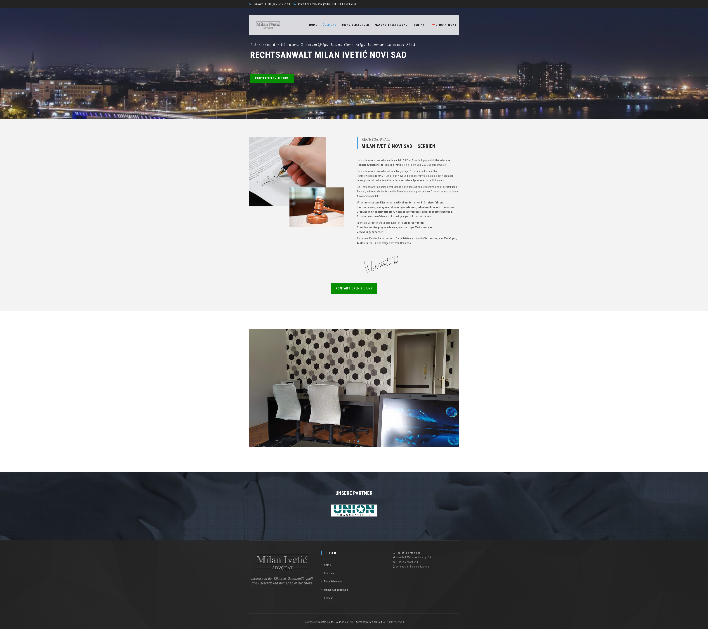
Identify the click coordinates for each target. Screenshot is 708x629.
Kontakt (420, 24)
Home (313, 24)
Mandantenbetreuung (391, 24)
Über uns (329, 24)
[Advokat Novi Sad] (268, 25)
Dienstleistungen (355, 24)
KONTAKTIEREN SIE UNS (272, 78)
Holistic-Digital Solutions (331, 622)
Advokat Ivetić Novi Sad (368, 622)
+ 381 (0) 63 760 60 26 (407, 552)
